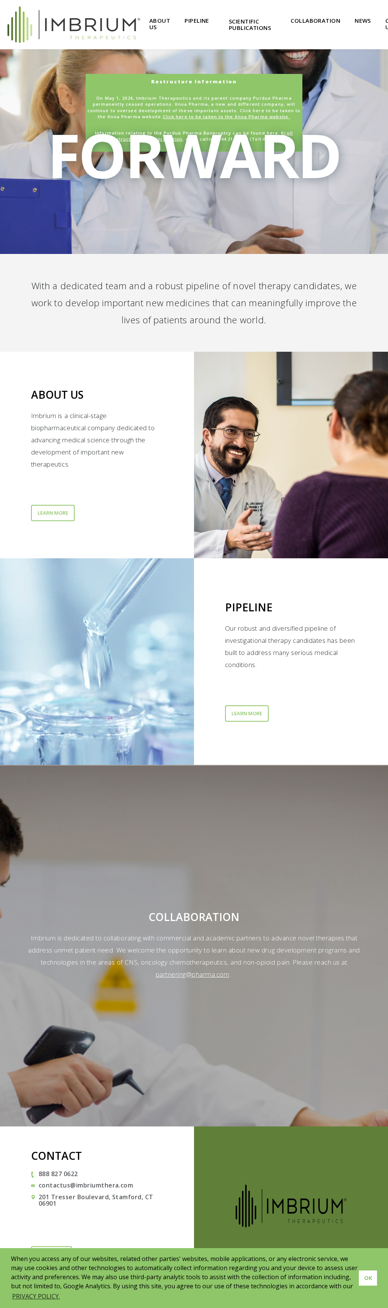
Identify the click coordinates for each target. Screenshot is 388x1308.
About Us (159, 24)
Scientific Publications (250, 24)
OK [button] (368, 1277)
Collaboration (315, 20)
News (363, 20)
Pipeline (197, 20)
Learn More (53, 512)
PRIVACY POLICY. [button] (36, 1296)
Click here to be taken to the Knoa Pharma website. (226, 116)
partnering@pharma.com (193, 974)
